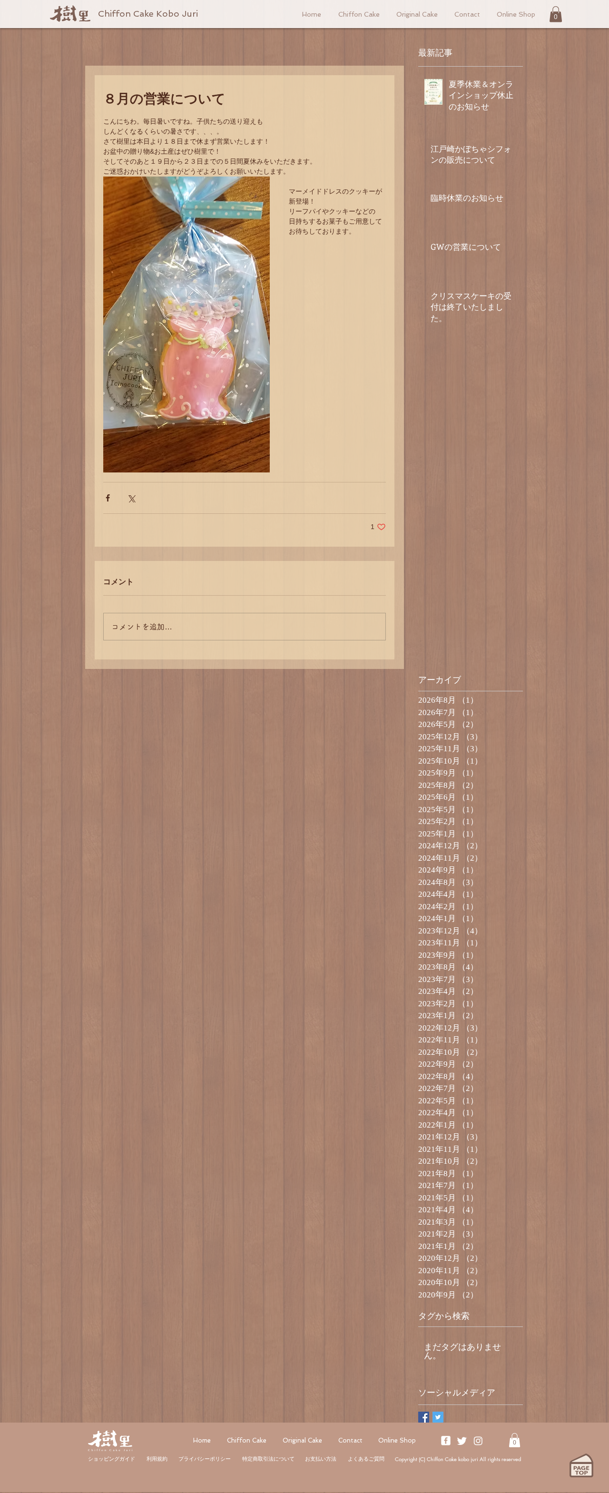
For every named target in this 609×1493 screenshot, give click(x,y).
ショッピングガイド (111, 1459)
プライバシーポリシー (204, 1459)
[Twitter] (462, 1440)
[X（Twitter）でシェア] (131, 497)
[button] (555, 14)
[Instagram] (478, 1440)
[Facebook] (446, 1440)
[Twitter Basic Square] (437, 1417)
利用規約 (157, 1459)
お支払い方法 (320, 1459)
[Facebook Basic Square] (423, 1417)
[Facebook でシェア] (107, 497)
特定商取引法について (268, 1459)
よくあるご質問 (366, 1459)
